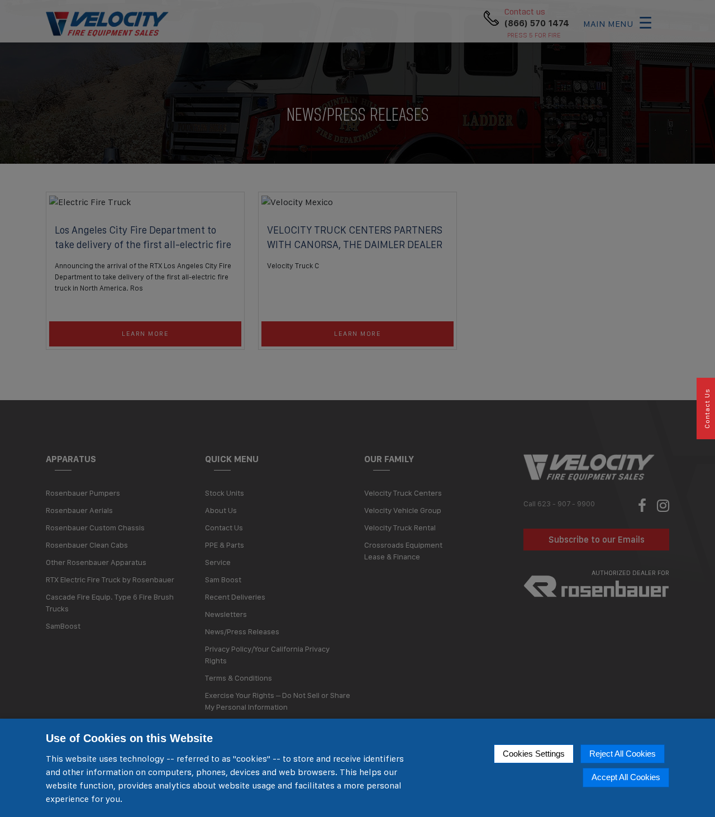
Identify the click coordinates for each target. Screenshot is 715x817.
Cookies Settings (534, 753)
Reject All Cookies (622, 753)
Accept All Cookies (626, 777)
